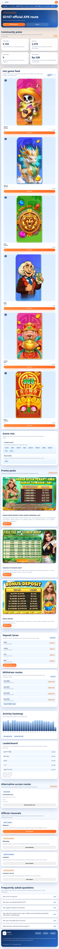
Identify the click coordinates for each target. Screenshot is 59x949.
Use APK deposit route (9, 665)
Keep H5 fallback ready (9, 704)
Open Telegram (29, 831)
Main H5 (37, 24)
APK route (38, 933)
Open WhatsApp (29, 847)
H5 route (46, 933)
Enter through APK (14, 24)
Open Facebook (29, 863)
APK (56, 2)
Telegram (53, 933)
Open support (29, 879)
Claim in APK (7, 523)
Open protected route (29, 805)
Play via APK (29, 132)
